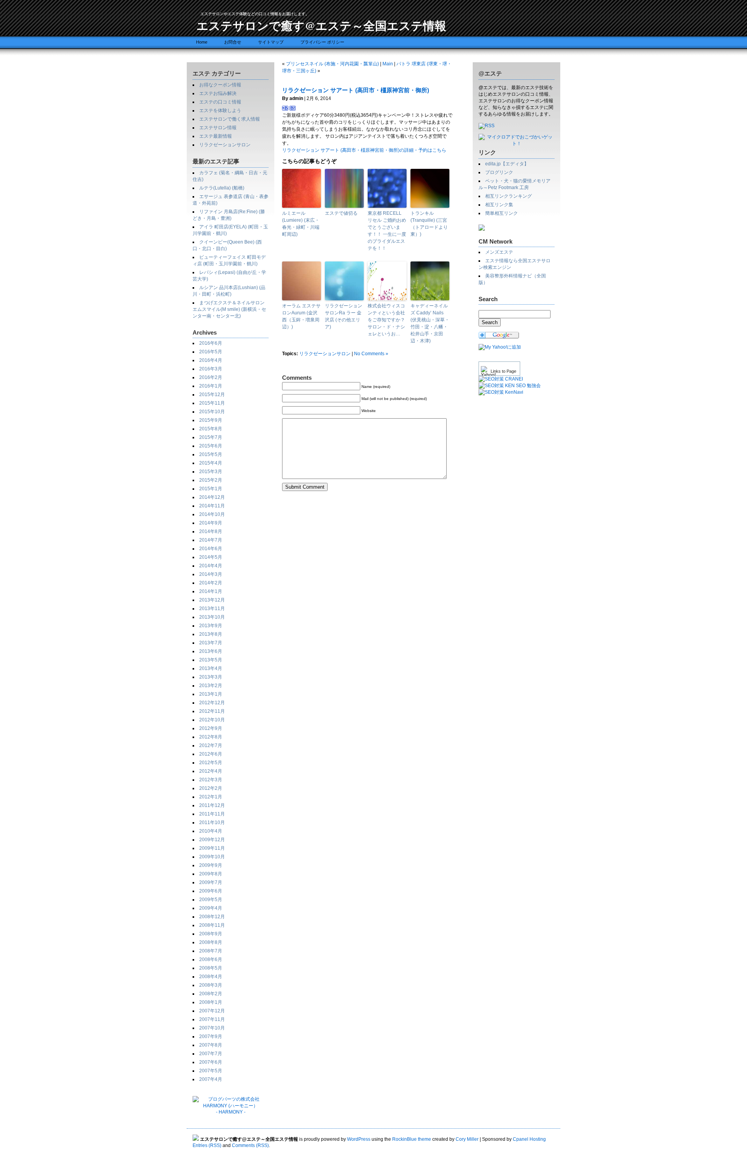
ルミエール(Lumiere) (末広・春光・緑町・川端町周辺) (300, 223)
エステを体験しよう (220, 110)
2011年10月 (212, 822)
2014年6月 (210, 548)
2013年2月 (210, 685)
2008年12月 (212, 916)
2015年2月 (210, 480)
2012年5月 (210, 762)
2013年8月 (210, 634)
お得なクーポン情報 (220, 85)
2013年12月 (212, 600)
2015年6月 (210, 446)
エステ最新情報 (215, 136)
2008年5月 (210, 968)
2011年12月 (212, 805)
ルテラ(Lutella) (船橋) (221, 188)
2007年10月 (212, 1028)
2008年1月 (210, 1002)
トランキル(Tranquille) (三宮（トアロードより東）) (429, 223)
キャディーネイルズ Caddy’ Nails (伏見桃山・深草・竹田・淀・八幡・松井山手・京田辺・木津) (429, 323)
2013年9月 (210, 625)
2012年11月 (212, 711)
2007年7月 (210, 1053)
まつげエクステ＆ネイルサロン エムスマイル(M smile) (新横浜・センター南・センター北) (229, 309)
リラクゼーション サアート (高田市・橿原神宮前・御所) (355, 90)
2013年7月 (210, 642)
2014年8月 (210, 531)
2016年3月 (210, 369)
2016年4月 (210, 360)
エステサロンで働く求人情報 (229, 119)
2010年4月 (210, 831)
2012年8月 (210, 737)
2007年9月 (210, 1036)
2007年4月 (210, 1079)
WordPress (358, 1139)
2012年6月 (210, 754)
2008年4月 (210, 976)
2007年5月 (210, 1070)
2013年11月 (212, 608)
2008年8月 (210, 942)
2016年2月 (210, 377)
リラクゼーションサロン (225, 144)
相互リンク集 (499, 204)
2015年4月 (210, 463)
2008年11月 (212, 925)
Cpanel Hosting (529, 1139)
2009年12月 (212, 839)
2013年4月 (210, 668)
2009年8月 (210, 874)
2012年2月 (210, 788)
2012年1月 (210, 797)
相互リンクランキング (508, 196)
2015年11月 (212, 403)
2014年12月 (212, 497)
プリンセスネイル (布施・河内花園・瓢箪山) (332, 64)
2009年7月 (210, 882)
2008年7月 (210, 951)
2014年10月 (212, 514)
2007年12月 (212, 1011)
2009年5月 (210, 899)
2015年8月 (210, 428)
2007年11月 (212, 1019)
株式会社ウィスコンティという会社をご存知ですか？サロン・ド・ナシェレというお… (386, 320)
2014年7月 (210, 540)
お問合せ (232, 42)
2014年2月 (210, 583)
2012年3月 (210, 779)
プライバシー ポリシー (322, 42)
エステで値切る (341, 213)
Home (201, 42)
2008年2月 (210, 993)
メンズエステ (499, 252)
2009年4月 (210, 908)
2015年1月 (210, 488)
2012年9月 (210, 728)
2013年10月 (212, 617)
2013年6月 (210, 651)
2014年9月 (210, 523)
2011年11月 (212, 814)
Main (387, 64)
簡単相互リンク (501, 213)
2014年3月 (210, 574)
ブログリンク (499, 172)
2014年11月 (212, 506)
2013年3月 (210, 677)
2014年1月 (210, 591)
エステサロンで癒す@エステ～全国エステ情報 (321, 25)
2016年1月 (210, 386)
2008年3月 (210, 985)
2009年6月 (210, 891)
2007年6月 (210, 1062)
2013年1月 (210, 694)
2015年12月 (212, 394)
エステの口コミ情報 (220, 102)
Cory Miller (467, 1139)
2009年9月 (210, 865)
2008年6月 (210, 959)
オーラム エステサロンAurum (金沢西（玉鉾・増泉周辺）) (301, 316)
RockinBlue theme (411, 1139)
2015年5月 (210, 454)
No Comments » (371, 353)
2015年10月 (212, 411)
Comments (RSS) (250, 1145)
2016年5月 (210, 351)
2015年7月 (210, 437)
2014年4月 (210, 565)
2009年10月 (212, 856)
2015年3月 (210, 471)
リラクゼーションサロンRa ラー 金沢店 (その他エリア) (343, 316)
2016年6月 (210, 343)
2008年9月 (210, 934)
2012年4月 (210, 771)
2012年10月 (212, 720)
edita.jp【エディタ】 (507, 164)
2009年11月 (212, 848)
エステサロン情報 (218, 127)
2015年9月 (210, 420)
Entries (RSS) (207, 1145)
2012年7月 (210, 745)
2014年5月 (210, 557)
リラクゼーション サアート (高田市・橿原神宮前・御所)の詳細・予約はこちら (364, 150)
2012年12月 (212, 702)
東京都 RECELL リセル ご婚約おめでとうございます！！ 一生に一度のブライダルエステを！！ (387, 230)
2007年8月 (210, 1045)
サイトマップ (271, 42)
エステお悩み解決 (218, 93)
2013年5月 (210, 660)
